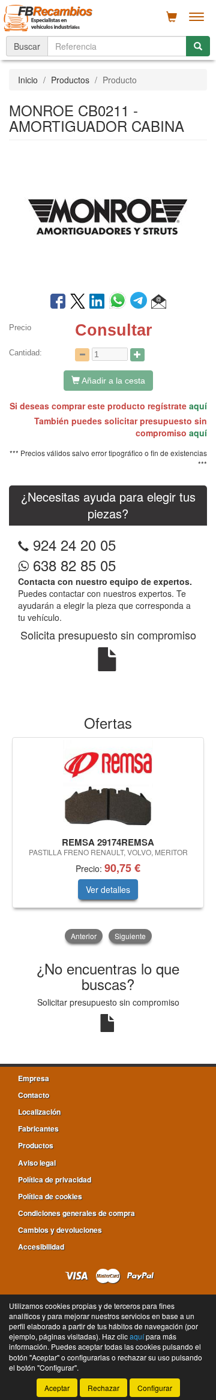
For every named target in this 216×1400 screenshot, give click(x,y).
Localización (39, 1111)
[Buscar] (198, 46)
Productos (70, 80)
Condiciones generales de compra (76, 1213)
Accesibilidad (41, 1246)
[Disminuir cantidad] (82, 354)
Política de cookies (50, 1196)
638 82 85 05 (72, 564)
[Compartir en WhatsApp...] (119, 302)
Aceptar (57, 1388)
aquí (198, 406)
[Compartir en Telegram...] (140, 302)
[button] (158, 302)
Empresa (33, 1078)
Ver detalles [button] (108, 889)
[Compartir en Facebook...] (58, 302)
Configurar (154, 1388)
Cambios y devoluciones (60, 1229)
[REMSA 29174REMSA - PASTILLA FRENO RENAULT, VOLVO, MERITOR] (108, 785)
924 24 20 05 (74, 544)
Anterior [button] (84, 936)
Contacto (33, 1095)
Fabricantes (38, 1128)
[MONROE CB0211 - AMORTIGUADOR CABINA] (108, 215)
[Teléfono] (23, 544)
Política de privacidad (54, 1179)
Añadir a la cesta (112, 380)
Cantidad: (25, 352)
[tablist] (108, 841)
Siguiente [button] (130, 936)
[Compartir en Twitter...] (77, 302)
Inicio (28, 80)
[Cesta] (171, 17)
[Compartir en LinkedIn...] (97, 302)
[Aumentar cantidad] (137, 354)
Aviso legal (37, 1162)
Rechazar (103, 1388)
